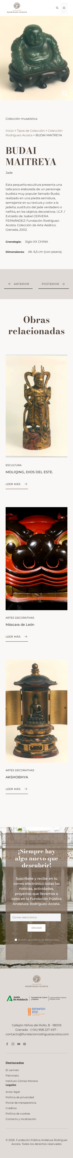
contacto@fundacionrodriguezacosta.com (37, 1034)
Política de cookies (18, 1113)
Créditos (11, 1108)
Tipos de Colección (31, 130)
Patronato (12, 1075)
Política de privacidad (20, 1097)
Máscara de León (20, 625)
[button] (57, 8)
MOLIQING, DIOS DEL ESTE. (29, 472)
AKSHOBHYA (17, 777)
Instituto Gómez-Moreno (22, 1081)
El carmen (12, 1070)
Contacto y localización (21, 1119)
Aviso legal (13, 1092)
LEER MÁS (13, 484)
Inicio (10, 130)
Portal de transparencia (21, 1102)
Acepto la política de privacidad (38, 939)
